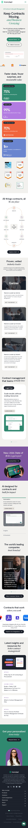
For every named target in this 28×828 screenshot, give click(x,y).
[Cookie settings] (9, 810)
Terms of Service (10, 783)
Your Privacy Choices (15, 810)
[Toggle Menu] (25, 2)
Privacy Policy (19, 783)
